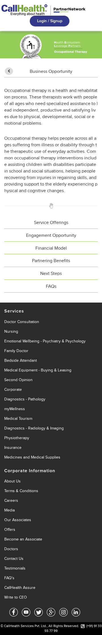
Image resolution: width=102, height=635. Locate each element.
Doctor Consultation (21, 322)
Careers (11, 500)
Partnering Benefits (51, 260)
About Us (12, 481)
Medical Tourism (18, 418)
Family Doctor (16, 351)
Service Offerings (51, 222)
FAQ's (9, 578)
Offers (9, 529)
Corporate (13, 389)
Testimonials (15, 568)
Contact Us (14, 558)
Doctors (11, 549)
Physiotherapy (16, 438)
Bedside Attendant (20, 360)
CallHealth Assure (19, 587)
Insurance (13, 447)
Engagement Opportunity (51, 235)
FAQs (51, 286)
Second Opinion (18, 380)
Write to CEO (15, 597)
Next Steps (51, 273)
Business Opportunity (51, 71)
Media (9, 510)
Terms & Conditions (21, 491)
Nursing (11, 331)
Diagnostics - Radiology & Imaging (34, 428)
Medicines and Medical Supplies (32, 457)
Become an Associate (23, 539)
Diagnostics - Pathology (24, 399)
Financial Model (51, 248)
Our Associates (17, 520)
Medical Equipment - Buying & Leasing (37, 370)
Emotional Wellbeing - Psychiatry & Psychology (45, 341)
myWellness (14, 409)
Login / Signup (49, 21)
